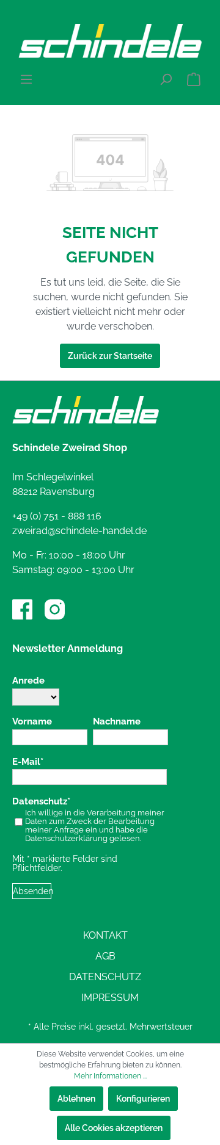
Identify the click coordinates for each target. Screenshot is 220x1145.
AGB (105, 956)
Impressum (110, 997)
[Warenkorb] (194, 79)
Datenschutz (39, 801)
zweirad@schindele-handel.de (79, 530)
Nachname (117, 722)
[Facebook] (22, 609)
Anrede (28, 681)
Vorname (32, 722)
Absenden (32, 891)
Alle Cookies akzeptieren (114, 1128)
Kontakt (105, 935)
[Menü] (26, 79)
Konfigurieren (143, 1098)
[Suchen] (166, 79)
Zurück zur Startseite (110, 356)
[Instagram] (55, 609)
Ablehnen (76, 1098)
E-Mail (26, 762)
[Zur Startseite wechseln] (110, 41)
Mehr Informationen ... (110, 1076)
